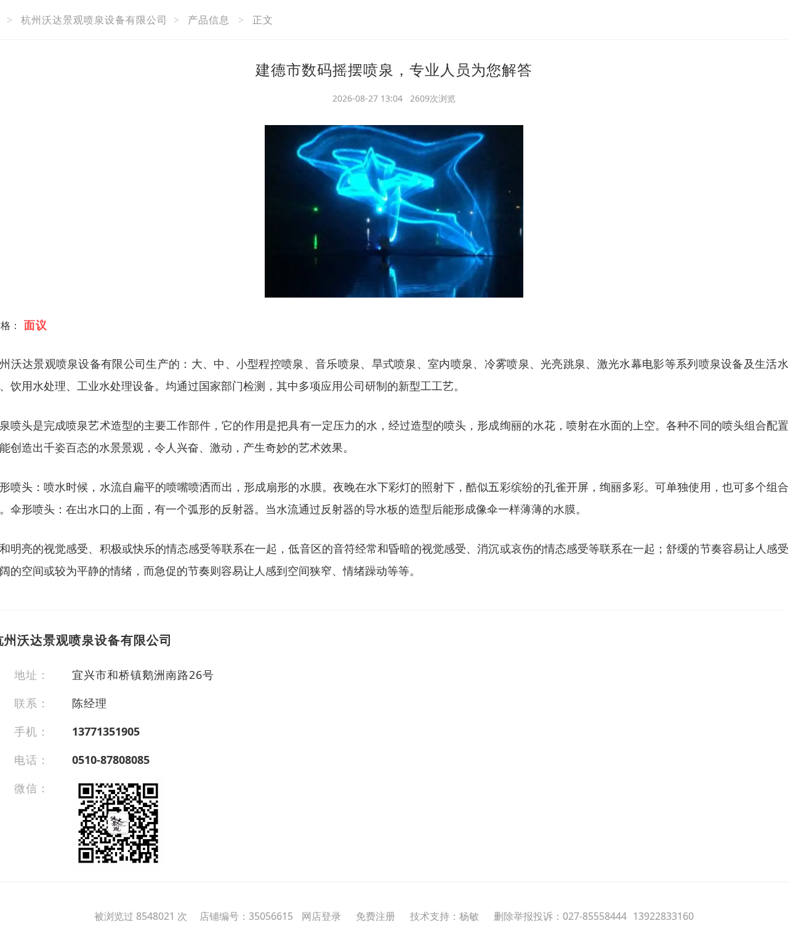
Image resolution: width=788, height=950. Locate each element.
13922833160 (663, 916)
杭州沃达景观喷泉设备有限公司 (94, 19)
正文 (262, 19)
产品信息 (209, 19)
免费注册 (375, 916)
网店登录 (321, 916)
